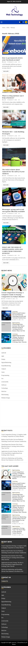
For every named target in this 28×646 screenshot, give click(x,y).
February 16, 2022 (13, 136)
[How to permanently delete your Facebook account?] (14, 45)
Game (3, 372)
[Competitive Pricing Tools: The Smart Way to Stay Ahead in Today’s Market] (6, 530)
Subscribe (26, 22)
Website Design (5, 398)
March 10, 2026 (17, 523)
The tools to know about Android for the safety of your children (13, 172)
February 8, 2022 (13, 255)
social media (6, 204)
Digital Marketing (7, 90)
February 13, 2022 (13, 213)
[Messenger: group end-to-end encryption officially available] (14, 197)
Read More (5, 71)
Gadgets (3, 369)
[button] (1, 22)
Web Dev (3, 391)
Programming (5, 375)
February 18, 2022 (13, 62)
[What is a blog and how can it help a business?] (14, 83)
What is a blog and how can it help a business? (13, 97)
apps (5, 242)
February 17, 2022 (13, 100)
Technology (15, 311)
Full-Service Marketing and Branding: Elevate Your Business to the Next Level (12, 459)
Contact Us (4, 581)
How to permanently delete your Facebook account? (12, 59)
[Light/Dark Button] (20, 22)
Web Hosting (5, 394)
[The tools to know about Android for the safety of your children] (14, 157)
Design (3, 359)
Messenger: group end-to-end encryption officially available (13, 210)
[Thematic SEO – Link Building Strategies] (14, 119)
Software (6, 53)
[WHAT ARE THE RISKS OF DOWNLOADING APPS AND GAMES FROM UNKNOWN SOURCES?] (14, 234)
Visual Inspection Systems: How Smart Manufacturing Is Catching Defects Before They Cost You (18, 328)
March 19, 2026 (11, 298)
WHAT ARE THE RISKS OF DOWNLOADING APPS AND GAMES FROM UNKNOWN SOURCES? (12, 250)
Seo (2, 378)
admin (4, 62)
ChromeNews (20, 642)
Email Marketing (6, 365)
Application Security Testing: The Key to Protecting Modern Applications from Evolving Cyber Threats (19, 339)
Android (5, 164)
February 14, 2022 (13, 175)
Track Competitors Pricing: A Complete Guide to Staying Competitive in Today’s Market (12, 295)
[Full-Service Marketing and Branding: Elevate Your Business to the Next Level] (6, 519)
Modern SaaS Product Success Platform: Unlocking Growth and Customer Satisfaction (19, 315)
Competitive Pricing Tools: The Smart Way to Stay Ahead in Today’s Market (18, 530)
